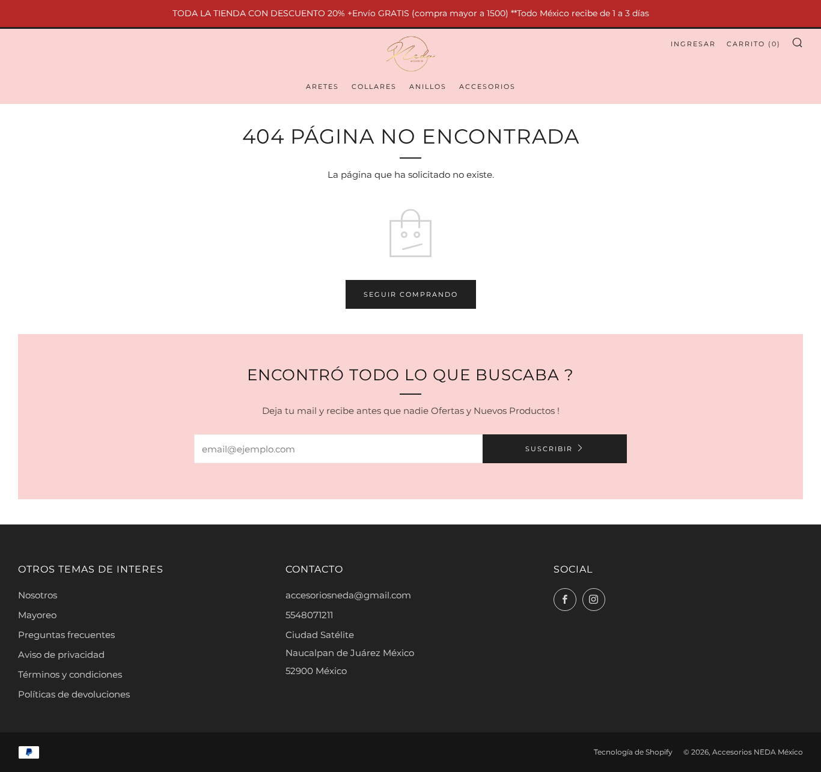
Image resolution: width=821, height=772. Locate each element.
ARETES (322, 86)
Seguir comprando (411, 294)
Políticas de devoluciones (74, 694)
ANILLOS (428, 86)
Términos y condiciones (70, 674)
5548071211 (309, 615)
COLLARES (374, 86)
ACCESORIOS (487, 86)
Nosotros (37, 595)
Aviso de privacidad (61, 654)
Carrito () (754, 44)
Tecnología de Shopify (633, 751)
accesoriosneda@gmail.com (348, 595)
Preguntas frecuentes (66, 634)
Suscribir (549, 449)
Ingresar (693, 44)
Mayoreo (37, 615)
